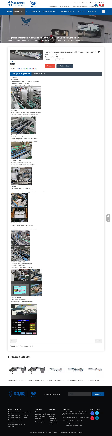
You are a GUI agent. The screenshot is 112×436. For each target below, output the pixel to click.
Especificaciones (39, 74)
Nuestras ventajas (40, 416)
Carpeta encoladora (13, 422)
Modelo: (47, 54)
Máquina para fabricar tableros (16, 424)
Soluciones (52, 414)
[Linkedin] (97, 5)
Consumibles (11, 426)
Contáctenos (52, 418)
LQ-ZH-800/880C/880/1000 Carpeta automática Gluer (56, 380)
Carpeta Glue (14, 346)
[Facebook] (95, 5)
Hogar (50, 412)
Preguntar (50, 66)
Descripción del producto (21, 74)
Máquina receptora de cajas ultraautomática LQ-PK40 (17, 380)
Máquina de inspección (14, 420)
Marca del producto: (50, 57)
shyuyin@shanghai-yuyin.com (96, 6)
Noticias (51, 416)
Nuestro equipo (39, 422)
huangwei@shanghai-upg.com (67, 6)
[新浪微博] (100, 5)
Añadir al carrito (66, 66)
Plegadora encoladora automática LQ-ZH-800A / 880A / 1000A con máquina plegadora (37, 380)
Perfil (36, 412)
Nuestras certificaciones (39, 419)
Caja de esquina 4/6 (26, 346)
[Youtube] (103, 5)
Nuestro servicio (53, 420)
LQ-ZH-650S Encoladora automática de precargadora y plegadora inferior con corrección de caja (95, 380)
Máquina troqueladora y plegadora (18, 415)
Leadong (81, 432)
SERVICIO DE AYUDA (53, 423)
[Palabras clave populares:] (103, 11)
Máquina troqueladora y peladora (17, 417)
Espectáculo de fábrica (42, 414)
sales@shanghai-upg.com (82, 6)
